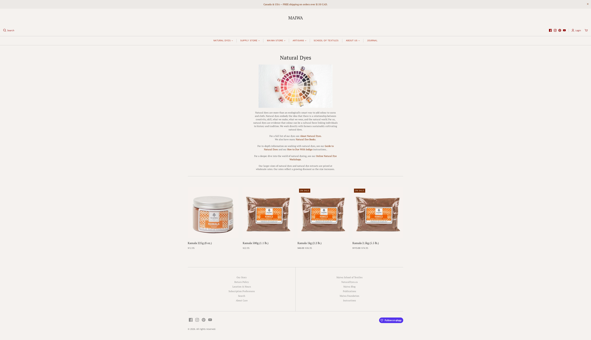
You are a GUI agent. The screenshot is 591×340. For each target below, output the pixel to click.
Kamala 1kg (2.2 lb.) (310, 243)
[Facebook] (550, 30)
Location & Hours (241, 286)
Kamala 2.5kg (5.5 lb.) (365, 243)
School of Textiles (326, 40)
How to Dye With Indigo (299, 149)
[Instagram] (555, 30)
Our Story (242, 277)
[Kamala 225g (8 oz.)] (213, 212)
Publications (349, 291)
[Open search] (4, 30)
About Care (242, 300)
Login (578, 30)
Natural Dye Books (306, 139)
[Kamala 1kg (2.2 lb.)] (323, 212)
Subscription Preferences (242, 291)
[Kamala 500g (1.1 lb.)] (268, 212)
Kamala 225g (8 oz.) (200, 243)
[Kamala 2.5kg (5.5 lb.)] (377, 212)
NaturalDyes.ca (349, 281)
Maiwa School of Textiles (349, 277)
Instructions (349, 300)
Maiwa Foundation (349, 295)
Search (10, 30)
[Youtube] (564, 30)
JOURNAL (372, 40)
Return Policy (241, 281)
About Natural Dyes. (311, 136)
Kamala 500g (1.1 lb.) (255, 243)
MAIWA (295, 18)
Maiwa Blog (349, 286)
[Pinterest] (559, 30)
